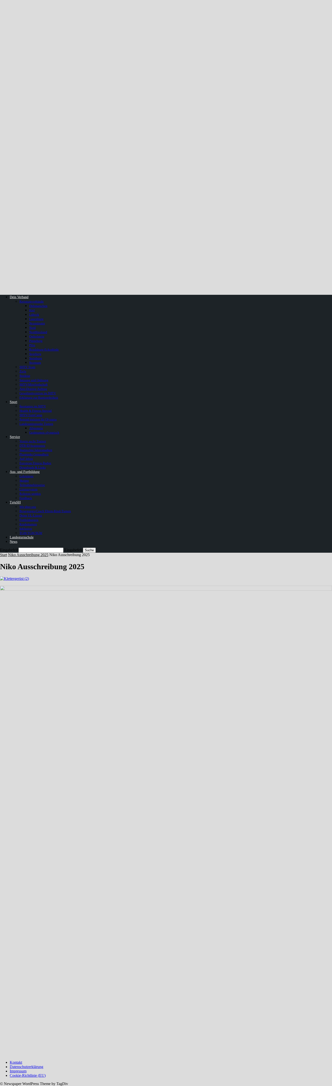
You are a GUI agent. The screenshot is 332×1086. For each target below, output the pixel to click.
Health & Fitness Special (35, 410)
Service (15, 437)
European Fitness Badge (35, 463)
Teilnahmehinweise (32, 485)
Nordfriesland (38, 332)
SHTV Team (27, 367)
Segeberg (35, 354)
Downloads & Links (32, 467)
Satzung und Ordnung (33, 380)
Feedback (25, 498)
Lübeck (34, 314)
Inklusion (25, 528)
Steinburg (35, 358)
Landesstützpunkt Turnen (36, 424)
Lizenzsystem (28, 489)
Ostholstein (36, 336)
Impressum (18, 1071)
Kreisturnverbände (31, 301)
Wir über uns (27, 507)
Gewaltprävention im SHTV (37, 393)
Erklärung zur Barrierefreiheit (38, 397)
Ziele (22, 371)
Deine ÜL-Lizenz (30, 515)
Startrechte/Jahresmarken (35, 450)
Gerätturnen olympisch (44, 432)
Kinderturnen (28, 524)
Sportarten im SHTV (32, 406)
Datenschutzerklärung (26, 1067)
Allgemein (36, 428)
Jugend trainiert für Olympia (38, 419)
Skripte (24, 480)
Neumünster (37, 323)
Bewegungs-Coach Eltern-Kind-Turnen (45, 511)
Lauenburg (36, 319)
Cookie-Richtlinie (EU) (28, 1075)
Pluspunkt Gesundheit (34, 454)
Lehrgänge (26, 476)
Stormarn (35, 362)
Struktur (24, 376)
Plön (32, 345)
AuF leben (26, 459)
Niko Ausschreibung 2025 (28, 555)
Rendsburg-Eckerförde (44, 349)
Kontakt (16, 1062)
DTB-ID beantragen (32, 445)
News (13, 541)
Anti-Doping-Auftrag (33, 389)
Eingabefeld (9, 550)
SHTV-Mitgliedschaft (33, 384)
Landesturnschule (22, 537)
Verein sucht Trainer (32, 441)
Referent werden (30, 493)
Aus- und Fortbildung (25, 472)
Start (3, 555)
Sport (13, 402)
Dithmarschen (38, 306)
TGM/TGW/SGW (30, 533)
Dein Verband (19, 297)
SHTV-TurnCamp (30, 415)
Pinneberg (36, 341)
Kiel (32, 310)
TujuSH (15, 502)
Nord (32, 327)
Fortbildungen (28, 520)
